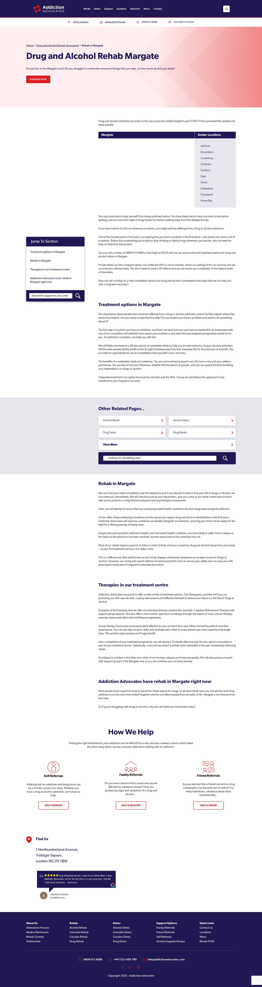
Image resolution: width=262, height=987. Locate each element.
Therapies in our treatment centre (50, 269)
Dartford (205, 170)
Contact (157, 8)
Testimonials (33, 941)
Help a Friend (208, 805)
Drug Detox (109, 432)
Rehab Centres (35, 937)
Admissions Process (37, 928)
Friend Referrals (165, 932)
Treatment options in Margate (47, 252)
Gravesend (207, 194)
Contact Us (206, 928)
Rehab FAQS (207, 941)
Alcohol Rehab (111, 420)
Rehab (87, 8)
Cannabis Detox (122, 932)
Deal (203, 176)
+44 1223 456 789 (125, 959)
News (147, 8)
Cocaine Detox (121, 937)
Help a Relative (130, 805)
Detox (97, 8)
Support (108, 8)
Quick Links (207, 923)
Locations (121, 8)
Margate (107, 135)
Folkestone (207, 188)
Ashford (205, 146)
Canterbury (207, 158)
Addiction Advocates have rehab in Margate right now (51, 280)
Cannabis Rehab (79, 932)
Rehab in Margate (40, 261)
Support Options (166, 923)
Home (30, 45)
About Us (135, 8)
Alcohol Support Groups (170, 941)
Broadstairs (207, 152)
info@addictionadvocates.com (166, 959)
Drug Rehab (180, 432)
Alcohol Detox (181, 420)
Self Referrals (163, 937)
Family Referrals (165, 928)
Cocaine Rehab (78, 937)
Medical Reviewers (37, 932)
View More (110, 445)
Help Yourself (53, 805)
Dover (204, 182)
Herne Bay (206, 201)
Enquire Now (38, 79)
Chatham (206, 164)
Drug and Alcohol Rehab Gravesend (58, 45)
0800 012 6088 (92, 959)
